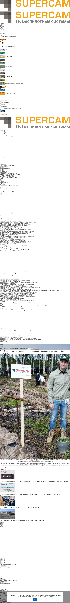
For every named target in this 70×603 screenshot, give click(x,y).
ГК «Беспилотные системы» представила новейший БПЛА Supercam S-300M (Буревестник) (15, 258)
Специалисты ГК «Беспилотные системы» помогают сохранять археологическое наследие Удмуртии (17, 231)
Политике (51, 596)
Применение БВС (3, 153)
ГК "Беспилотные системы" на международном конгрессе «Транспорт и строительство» (15, 211)
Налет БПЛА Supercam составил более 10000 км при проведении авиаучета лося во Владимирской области (18, 292)
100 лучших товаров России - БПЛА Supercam (7, 283)
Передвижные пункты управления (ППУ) (7, 137)
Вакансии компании (3, 172)
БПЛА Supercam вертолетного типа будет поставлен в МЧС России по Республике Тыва (15, 280)
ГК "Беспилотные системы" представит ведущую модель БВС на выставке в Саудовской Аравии (16, 330)
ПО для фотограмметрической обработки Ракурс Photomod (10, 147)
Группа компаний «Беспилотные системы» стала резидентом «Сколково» (12, 252)
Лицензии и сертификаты (4, 171)
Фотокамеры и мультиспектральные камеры (7, 140)
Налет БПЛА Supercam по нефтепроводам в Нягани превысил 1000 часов (12, 306)
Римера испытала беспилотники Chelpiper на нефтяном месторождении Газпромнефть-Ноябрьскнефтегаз (18, 309)
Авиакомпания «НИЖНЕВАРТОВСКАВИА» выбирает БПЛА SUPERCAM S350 (13, 266)
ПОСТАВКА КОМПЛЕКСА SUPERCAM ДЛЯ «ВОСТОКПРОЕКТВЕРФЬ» (12, 216)
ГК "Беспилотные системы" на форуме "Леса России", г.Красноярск (11, 209)
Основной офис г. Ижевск (4, 188)
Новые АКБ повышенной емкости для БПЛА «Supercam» (9, 297)
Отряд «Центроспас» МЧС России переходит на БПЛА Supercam (11, 281)
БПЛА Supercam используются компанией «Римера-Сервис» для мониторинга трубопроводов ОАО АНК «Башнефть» (20, 287)
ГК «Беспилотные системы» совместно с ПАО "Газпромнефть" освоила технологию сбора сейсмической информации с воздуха (21, 195)
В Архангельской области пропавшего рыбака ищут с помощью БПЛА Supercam (13, 245)
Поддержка (2, 29)
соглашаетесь (22, 593)
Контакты (1, 30)
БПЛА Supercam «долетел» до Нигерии (6, 247)
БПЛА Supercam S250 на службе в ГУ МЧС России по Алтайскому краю (12, 239)
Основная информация (4, 187)
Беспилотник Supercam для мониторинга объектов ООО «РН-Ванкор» (12, 220)
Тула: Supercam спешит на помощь (6, 251)
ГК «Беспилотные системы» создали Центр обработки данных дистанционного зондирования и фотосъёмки (18, 303)
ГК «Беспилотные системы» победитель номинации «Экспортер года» (12, 214)
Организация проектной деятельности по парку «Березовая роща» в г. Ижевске (13, 262)
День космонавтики (3, 198)
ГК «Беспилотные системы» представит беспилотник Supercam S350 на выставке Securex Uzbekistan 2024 (18, 338)
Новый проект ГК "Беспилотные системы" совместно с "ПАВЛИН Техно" (12, 278)
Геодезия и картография (4, 155)
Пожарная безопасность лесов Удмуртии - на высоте (9, 315)
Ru (0, 31)
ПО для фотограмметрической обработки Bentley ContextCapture (11, 145)
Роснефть (1, 199)
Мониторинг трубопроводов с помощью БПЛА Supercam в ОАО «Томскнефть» (13, 242)
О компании (2, 26)
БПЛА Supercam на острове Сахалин (6, 235)
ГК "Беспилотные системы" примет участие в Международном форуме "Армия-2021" (14, 223)
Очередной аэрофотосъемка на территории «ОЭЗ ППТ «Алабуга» (11, 265)
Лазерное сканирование (4, 166)
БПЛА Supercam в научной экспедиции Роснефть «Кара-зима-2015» (11, 263)
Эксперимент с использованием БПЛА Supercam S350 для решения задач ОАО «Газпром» (15, 274)
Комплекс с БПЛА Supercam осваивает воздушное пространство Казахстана (13, 246)
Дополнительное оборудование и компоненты (8, 135)
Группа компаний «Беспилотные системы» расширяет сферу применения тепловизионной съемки (16, 294)
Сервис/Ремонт (2, 190)
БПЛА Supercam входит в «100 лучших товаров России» (9, 268)
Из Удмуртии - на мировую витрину (6, 208)
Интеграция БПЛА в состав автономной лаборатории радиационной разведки (13, 285)
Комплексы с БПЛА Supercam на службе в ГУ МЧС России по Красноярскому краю (14, 233)
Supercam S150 (2, 130)
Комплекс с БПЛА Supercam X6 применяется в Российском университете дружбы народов (15, 269)
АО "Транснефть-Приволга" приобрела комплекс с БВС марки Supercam (12, 318)
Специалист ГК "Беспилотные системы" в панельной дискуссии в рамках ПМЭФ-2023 (14, 326)
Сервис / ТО (2, 183)
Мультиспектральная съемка (5, 168)
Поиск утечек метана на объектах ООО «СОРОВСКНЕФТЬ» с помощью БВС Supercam (14, 321)
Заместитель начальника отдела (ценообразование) (9, 177)
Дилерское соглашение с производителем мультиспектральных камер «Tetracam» (14, 310)
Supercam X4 (2, 134)
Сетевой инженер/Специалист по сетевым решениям (9, 173)
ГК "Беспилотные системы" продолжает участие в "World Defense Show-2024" (13, 331)
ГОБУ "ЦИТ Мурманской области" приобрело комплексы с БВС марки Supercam (13, 225)
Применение (2, 24)
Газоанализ (2, 167)
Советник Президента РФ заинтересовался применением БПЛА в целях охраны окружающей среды (17, 284)
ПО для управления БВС (4, 150)
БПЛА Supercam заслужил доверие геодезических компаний (10, 279)
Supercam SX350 (3, 132)
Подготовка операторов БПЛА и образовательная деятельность (10, 185)
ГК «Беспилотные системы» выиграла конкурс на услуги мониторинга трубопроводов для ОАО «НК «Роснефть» (19, 282)
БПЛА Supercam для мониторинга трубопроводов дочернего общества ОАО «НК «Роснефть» (16, 275)
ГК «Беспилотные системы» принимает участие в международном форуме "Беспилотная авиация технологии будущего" (20, 339)
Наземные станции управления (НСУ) (6, 136)
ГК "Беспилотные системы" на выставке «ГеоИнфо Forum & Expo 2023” (12, 322)
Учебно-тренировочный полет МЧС (6, 193)
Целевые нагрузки (3, 139)
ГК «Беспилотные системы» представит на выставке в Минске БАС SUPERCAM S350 (14, 333)
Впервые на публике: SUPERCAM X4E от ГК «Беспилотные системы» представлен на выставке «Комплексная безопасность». (21, 332)
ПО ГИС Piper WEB (3, 149)
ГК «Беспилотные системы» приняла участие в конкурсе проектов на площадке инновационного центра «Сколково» (19, 256)
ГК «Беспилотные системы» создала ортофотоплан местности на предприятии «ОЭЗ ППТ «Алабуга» (17, 300)
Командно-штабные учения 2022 (5, 197)
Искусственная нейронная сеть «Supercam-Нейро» (8, 148)
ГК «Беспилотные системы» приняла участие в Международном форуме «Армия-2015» (15, 257)
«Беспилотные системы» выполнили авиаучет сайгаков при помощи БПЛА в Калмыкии (14, 311)
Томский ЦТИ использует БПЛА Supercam (7, 238)
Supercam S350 (2, 131)
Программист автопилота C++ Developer (7, 175)
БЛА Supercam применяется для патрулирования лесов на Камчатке (11, 301)
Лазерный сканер (3, 143)
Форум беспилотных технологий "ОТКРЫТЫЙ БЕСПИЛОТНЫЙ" (10, 328)
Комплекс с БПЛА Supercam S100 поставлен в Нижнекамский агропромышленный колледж (15, 232)
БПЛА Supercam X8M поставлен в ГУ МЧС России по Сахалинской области (12, 237)
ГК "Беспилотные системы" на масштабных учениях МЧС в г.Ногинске (12, 324)
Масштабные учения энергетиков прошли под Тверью (9, 219)
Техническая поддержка (4, 182)
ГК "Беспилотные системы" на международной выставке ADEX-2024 (11, 337)
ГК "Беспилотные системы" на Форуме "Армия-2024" (9, 334)
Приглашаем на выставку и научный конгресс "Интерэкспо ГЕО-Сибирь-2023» (13, 323)
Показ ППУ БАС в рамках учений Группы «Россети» (8, 327)
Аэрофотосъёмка (3, 164)
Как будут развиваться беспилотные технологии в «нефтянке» (10, 204)
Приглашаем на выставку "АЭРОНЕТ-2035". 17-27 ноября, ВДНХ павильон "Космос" (14, 317)
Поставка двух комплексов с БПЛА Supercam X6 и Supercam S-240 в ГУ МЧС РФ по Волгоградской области (18, 249)
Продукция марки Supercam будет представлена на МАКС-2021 (11, 221)
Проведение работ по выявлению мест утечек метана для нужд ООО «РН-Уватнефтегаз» (15, 224)
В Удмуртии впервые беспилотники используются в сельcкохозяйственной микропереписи (15, 229)
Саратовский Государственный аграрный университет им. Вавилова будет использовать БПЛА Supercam (17, 261)
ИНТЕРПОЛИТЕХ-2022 (4, 316)
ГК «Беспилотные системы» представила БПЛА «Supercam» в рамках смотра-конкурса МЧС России (17, 271)
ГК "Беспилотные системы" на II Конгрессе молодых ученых (10, 213)
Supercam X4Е (2, 133)
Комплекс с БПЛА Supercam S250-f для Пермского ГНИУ (9, 272)
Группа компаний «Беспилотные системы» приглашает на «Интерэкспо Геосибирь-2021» (15, 215)
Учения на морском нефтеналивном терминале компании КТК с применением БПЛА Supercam (16, 314)
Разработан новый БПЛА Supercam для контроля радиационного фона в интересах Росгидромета (16, 286)
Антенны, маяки (2, 138)
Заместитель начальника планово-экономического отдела (10, 174)
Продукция (2, 23)
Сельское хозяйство (3, 156)
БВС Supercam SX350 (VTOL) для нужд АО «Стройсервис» (10, 206)
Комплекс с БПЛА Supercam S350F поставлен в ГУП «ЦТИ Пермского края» (13, 248)
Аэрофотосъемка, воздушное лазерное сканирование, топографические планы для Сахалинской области (18, 222)
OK (35, 599)
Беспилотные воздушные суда (5, 129)
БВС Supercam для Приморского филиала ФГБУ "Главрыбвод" (10, 228)
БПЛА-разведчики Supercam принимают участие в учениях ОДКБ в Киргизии (13, 336)
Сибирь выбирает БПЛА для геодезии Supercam (8, 243)
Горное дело (2, 161)
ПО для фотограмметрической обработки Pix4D (8, 146)
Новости (1, 27)
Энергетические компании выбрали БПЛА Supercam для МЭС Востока (12, 298)
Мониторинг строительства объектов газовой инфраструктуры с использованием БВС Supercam (16, 319)
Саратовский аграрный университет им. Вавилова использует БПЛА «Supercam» (13, 253)
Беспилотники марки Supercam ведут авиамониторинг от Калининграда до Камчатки (14, 207)
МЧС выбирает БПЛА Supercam (5, 230)
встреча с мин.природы (4, 202)
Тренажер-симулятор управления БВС (6, 151)
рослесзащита (2, 201)
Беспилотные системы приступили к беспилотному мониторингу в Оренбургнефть (14, 313)
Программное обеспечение (4, 144)
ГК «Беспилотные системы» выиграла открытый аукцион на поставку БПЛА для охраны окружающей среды (18, 296)
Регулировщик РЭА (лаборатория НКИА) (7, 176)
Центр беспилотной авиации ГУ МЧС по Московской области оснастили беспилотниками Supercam (17, 236)
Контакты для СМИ (3, 189)
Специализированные (3, 142)
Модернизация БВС (3, 184)
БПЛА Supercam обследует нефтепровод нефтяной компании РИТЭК (12, 308)
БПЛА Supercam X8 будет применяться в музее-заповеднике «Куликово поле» (13, 244)
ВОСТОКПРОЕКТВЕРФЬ (4, 217)
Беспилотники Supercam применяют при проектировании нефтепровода (12, 307)
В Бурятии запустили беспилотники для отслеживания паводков (11, 227)
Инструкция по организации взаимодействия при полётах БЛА (10, 299)
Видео (1, 180)
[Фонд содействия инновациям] (35, 547)
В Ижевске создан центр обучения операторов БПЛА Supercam (10, 312)
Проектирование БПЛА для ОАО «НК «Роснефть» (8, 276)
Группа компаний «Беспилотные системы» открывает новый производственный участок (15, 291)
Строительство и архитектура (5, 160)
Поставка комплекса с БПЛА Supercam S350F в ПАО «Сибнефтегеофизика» (13, 240)
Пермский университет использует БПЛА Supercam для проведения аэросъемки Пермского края (16, 254)
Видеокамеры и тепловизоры (5, 141)
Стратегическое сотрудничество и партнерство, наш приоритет (10, 200)
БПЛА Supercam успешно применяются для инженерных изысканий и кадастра (13, 304)
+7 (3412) (3, 33)
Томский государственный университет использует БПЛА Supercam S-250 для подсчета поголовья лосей (17, 264)
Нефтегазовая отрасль (4, 154)
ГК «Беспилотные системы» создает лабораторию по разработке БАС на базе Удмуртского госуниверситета (18, 335)
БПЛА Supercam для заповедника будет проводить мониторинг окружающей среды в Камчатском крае (17, 293)
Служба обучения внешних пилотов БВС (7, 191)
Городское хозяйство (3, 162)
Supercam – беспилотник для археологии (7, 255)
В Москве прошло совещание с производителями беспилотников (11, 320)
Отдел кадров (2, 192)
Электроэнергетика (3, 159)
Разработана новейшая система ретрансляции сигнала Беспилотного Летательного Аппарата (16, 295)
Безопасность (2, 158)
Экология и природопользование (5, 157)
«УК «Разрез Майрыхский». (4, 203)
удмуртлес (2, 196)
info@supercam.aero (3, 34)
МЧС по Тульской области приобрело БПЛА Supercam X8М (10, 250)
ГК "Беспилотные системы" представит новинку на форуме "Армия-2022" (12, 205)
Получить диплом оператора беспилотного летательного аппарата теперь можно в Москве (15, 289)
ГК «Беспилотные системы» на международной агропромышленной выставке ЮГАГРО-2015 (15, 241)
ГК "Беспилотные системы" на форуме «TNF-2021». (9, 226)
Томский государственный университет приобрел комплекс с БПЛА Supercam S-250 (14, 273)
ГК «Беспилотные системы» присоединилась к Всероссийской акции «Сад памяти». (14, 194)
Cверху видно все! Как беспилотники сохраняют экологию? (10, 270)
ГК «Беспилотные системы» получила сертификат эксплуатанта (11, 329)
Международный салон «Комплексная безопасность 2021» (10, 218)
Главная (1, 344)
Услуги (1, 25)
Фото (1, 179)
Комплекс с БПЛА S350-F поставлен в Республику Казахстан (10, 234)
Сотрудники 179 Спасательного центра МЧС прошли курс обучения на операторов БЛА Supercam (16, 302)
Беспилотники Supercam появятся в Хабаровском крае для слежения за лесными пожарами (15, 259)
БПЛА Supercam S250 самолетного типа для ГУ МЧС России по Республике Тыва (13, 277)
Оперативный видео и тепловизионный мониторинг (8, 165)
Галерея (1, 28)
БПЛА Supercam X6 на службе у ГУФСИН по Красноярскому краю (11, 288)
